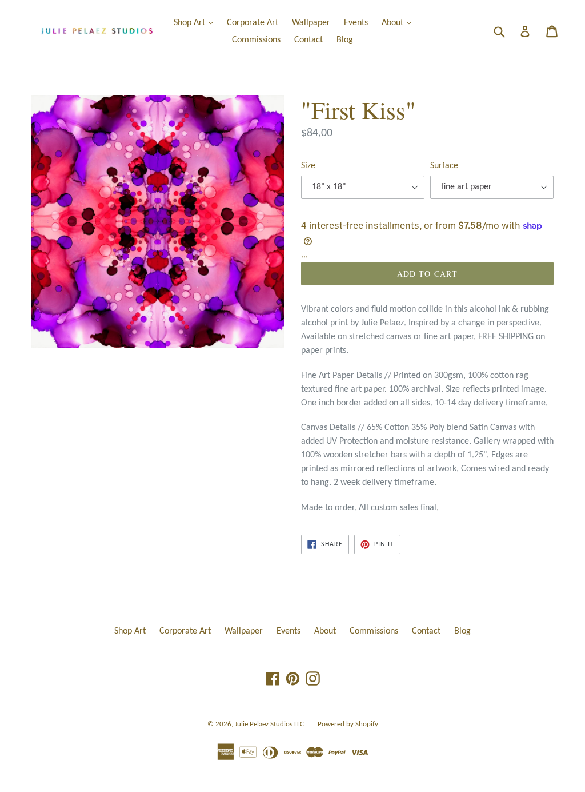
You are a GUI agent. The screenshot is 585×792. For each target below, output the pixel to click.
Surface (444, 165)
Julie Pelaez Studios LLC (269, 724)
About (399, 22)
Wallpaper (311, 22)
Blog (344, 40)
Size (308, 165)
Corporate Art (252, 22)
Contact (308, 40)
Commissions (256, 40)
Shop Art (196, 22)
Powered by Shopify (348, 724)
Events (356, 22)
